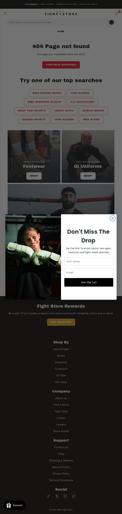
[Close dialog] (112, 218)
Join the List (89, 282)
